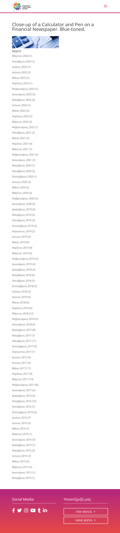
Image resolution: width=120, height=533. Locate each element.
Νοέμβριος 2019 (21, 215)
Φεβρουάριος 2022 (23, 127)
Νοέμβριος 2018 (21, 275)
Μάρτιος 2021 (20, 149)
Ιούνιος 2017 (19, 363)
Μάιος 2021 (19, 138)
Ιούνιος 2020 (19, 182)
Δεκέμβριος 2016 (22, 395)
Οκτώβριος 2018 (21, 280)
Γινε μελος (84, 512)
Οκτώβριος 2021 (21, 132)
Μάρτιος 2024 (20, 56)
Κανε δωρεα (84, 520)
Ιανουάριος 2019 (22, 264)
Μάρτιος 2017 (20, 379)
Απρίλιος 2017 (20, 373)
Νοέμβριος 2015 (21, 450)
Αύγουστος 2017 (21, 352)
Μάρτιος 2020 (20, 193)
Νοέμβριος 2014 (21, 478)
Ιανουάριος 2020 (22, 204)
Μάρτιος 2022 (20, 121)
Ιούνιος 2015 (19, 456)
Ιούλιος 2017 (19, 357)
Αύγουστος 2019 (21, 231)
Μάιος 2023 (19, 78)
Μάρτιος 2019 (20, 253)
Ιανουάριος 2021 (22, 160)
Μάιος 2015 (19, 461)
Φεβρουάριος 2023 (23, 89)
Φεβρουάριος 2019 (23, 258)
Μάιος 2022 (19, 110)
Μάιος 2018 (19, 302)
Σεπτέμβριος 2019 (22, 226)
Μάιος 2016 (19, 428)
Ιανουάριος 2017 (22, 390)
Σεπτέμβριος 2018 (22, 286)
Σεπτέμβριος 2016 (22, 412)
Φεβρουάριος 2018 (23, 319)
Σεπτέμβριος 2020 (22, 176)
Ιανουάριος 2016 (22, 439)
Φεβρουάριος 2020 (23, 198)
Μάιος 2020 (19, 187)
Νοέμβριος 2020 (21, 165)
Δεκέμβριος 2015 (22, 445)
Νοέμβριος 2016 (21, 401)
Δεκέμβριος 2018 (22, 269)
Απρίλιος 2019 (20, 247)
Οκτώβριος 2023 (21, 61)
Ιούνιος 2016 (19, 423)
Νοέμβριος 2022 (21, 99)
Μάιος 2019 (19, 242)
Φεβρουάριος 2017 (23, 385)
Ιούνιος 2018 (19, 297)
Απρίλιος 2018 (20, 308)
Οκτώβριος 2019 (21, 220)
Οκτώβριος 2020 (21, 171)
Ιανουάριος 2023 (22, 94)
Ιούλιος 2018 (19, 291)
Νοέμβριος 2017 (21, 335)
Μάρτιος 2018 (20, 313)
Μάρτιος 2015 (20, 467)
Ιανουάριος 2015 (22, 472)
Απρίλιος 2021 (20, 143)
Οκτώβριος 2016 (21, 406)
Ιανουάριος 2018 (22, 324)
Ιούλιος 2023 (19, 67)
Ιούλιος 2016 (19, 417)
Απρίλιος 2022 (20, 116)
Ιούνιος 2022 (19, 105)
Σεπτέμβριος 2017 (22, 346)
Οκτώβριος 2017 (21, 341)
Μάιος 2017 (19, 368)
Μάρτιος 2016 (20, 434)
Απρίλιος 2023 (20, 83)
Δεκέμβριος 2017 (22, 330)
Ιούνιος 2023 (19, 72)
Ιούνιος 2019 (19, 236)
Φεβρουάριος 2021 (23, 154)
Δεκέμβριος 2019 (22, 209)
